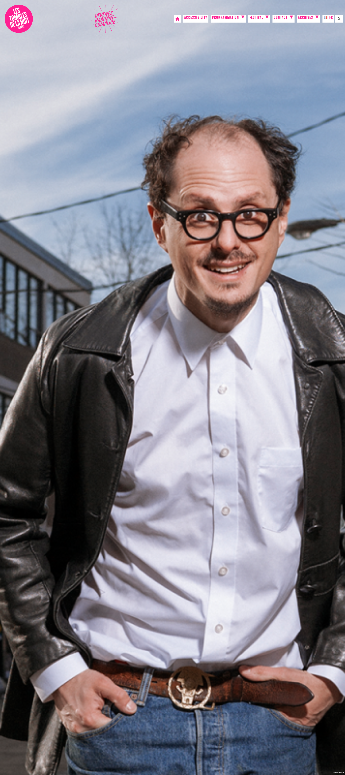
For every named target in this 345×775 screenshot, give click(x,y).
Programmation (225, 18)
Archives (305, 18)
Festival (256, 18)
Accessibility (195, 18)
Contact (281, 18)
